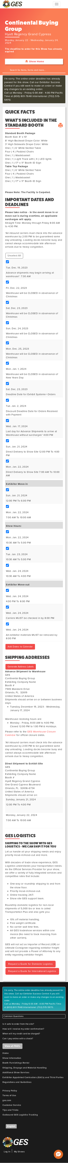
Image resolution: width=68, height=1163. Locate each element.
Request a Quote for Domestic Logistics (30, 964)
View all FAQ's (12, 1046)
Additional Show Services (15, 1072)
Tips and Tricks (10, 1110)
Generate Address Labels (21, 666)
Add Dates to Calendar (20, 646)
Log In (7, 1151)
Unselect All (14, 255)
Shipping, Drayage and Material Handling (24, 1067)
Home (5, 1053)
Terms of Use (9, 1095)
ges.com (6, 1100)
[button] (58, 1154)
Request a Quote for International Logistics (32, 971)
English (11, 1126)
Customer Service (11, 1105)
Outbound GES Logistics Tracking (20, 1115)
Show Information (11, 1058)
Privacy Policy (9, 1090)
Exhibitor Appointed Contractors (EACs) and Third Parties (33, 1077)
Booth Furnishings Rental (15, 1063)
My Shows (19, 1151)
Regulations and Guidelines (17, 1082)
